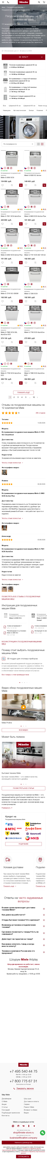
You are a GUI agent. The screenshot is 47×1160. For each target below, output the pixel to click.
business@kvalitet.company (23, 1138)
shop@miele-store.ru (23, 1132)
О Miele (4, 1101)
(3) (22, 325)
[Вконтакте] (23, 1126)
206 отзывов (40, 413)
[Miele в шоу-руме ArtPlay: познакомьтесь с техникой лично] (23, 127)
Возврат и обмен (30, 1110)
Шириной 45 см (15, 106)
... (29, 397)
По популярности (10, 144)
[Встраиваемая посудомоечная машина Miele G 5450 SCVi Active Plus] (12, 236)
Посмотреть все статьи (23, 788)
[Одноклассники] (28, 1126)
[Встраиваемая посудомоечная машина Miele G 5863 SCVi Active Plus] (35, 197)
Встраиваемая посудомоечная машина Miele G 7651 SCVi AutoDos (23, 550)
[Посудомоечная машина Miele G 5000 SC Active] (35, 158)
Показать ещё (23, 392)
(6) (22, 171)
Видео (26, 1113)
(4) (45, 248)
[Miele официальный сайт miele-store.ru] (23, 2)
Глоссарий (6, 1110)
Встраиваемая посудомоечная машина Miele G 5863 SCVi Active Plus (23, 494)
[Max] (13, 1126)
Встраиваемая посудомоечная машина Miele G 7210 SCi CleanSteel (23, 433)
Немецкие (6, 110)
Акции (4, 1104)
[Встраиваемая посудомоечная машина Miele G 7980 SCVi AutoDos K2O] (35, 354)
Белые (31, 110)
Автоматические (19, 110)
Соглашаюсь (23, 1156)
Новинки (40, 110)
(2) (22, 248)
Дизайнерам (6, 1099)
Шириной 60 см (29, 106)
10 (34, 397)
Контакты (5, 1115)
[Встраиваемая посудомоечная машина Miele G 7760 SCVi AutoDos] (35, 313)
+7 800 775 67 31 (23, 1081)
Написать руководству (23, 1142)
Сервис (27, 1104)
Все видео (23, 730)
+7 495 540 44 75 (23, 1071)
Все (4, 106)
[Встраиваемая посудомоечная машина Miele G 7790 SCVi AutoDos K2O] (12, 354)
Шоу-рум (27, 1099)
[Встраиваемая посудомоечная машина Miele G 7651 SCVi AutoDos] (12, 197)
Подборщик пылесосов (11, 1113)
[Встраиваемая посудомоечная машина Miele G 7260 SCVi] (35, 274)
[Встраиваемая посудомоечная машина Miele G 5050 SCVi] (12, 158)
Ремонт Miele (29, 1107)
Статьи (5, 1107)
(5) (45, 171)
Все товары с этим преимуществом (15, 675)
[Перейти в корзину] (44, 2)
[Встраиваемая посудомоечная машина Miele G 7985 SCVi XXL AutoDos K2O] (12, 313)
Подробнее (23, 844)
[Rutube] (18, 1126)
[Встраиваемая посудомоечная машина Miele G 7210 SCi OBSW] (12, 274)
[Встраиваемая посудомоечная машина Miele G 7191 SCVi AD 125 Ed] (35, 236)
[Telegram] (34, 1126)
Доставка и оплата (31, 1101)
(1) (45, 287)
